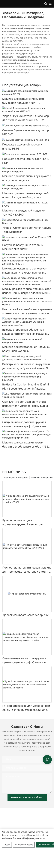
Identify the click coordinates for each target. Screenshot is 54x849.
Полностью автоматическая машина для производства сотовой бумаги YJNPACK (26, 570)
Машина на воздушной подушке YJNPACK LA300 (23, 212)
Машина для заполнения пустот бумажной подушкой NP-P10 (23, 100)
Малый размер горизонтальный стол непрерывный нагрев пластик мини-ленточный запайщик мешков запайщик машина (26, 291)
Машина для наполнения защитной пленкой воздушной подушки (25, 195)
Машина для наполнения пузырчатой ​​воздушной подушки (26, 178)
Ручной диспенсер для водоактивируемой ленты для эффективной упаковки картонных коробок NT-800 (25, 522)
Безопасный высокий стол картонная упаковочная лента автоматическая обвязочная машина (27, 311)
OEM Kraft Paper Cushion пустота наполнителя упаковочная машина (25, 403)
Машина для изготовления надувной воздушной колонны (26, 349)
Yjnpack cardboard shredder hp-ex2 (25, 615)
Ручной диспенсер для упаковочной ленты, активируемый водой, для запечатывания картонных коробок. (26, 708)
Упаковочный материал (16, 477)
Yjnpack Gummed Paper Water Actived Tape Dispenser (26, 229)
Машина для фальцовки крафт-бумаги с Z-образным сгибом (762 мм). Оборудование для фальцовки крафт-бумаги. (25, 445)
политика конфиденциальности (29, 838)
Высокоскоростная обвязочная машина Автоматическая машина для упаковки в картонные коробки (25, 332)
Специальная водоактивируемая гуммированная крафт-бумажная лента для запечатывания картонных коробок (26, 424)
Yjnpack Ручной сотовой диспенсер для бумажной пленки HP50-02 (25, 118)
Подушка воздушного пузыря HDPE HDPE (25, 160)
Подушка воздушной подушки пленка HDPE (22, 146)
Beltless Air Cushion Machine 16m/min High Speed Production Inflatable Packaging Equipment (26, 387)
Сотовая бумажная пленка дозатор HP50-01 (25, 132)
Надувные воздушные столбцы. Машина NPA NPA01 (23, 247)
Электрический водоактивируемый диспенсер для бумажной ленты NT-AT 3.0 (26, 366)
